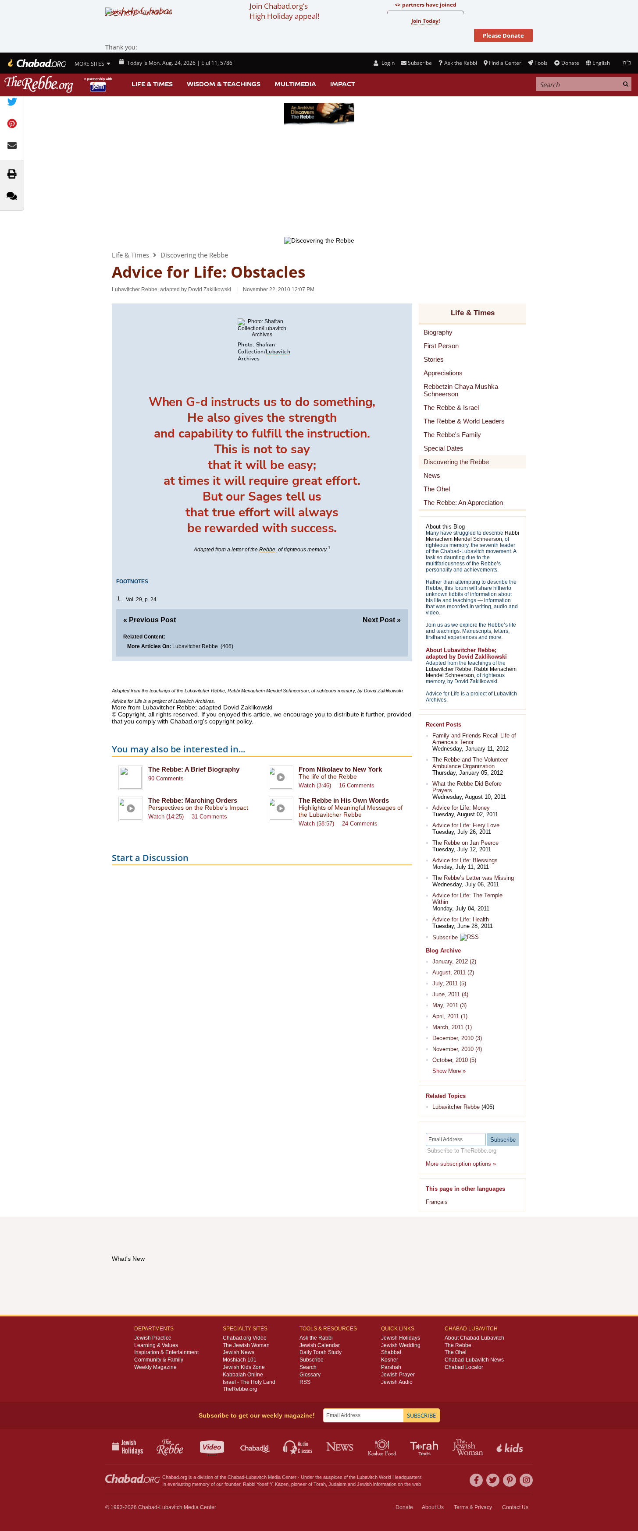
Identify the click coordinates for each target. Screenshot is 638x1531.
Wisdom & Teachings (223, 84)
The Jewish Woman (246, 1345)
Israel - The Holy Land (249, 1382)
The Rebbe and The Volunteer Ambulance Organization (470, 762)
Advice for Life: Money (461, 807)
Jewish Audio (397, 1382)
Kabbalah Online (243, 1375)
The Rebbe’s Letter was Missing (473, 878)
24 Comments (360, 823)
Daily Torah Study (320, 1352)
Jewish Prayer (398, 1375)
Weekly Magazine (155, 1367)
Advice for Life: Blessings (465, 860)
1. (119, 599)
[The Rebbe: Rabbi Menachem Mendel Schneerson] (59, 84)
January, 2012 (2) (454, 961)
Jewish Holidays (400, 1338)
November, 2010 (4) (457, 1049)
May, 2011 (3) (449, 1005)
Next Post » (382, 620)
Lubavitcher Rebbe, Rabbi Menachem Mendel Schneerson (246, 690)
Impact (342, 84)
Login (387, 63)
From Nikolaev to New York (340, 769)
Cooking (383, 1446)
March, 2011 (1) (452, 1027)
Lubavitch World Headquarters (389, 1477)
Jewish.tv (213, 1446)
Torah (320, 1484)
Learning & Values (156, 1345)
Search (308, 1367)
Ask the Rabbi (460, 63)
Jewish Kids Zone (244, 1367)
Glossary (310, 1375)
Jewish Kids (511, 1446)
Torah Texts (426, 1446)
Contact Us (515, 1507)
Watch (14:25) (166, 816)
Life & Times (152, 84)
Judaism (337, 1484)
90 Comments (166, 778)
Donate (570, 63)
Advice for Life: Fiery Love (465, 825)
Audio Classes (298, 1446)
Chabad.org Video (245, 1338)
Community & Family (158, 1360)
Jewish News (238, 1352)
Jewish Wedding (401, 1345)
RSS (304, 1382)
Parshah (391, 1367)
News (340, 1446)
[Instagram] (526, 1480)
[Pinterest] (509, 1480)
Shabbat (391, 1352)
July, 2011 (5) (449, 983)
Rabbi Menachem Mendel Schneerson (472, 536)
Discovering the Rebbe (194, 254)
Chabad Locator (464, 1367)
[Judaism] (36, 63)
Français (437, 1202)
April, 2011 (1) (449, 1016)
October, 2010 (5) (454, 1060)
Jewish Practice (152, 1338)
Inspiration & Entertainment (166, 1352)
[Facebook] (476, 1480)
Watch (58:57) (316, 823)
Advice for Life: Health (460, 919)
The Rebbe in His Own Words (344, 800)
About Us (433, 1507)
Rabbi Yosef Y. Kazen (266, 1484)
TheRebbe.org (240, 1389)
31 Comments (209, 816)
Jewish (364, 1484)
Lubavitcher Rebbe (195, 646)
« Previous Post (149, 620)
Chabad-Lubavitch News (474, 1360)
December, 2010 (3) (457, 1038)
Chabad (236, 1477)
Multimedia (295, 84)
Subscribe (445, 937)
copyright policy (230, 721)
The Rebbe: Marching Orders (192, 800)
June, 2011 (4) (450, 994)
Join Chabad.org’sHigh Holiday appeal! (284, 11)
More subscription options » (461, 1164)
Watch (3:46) (315, 785)
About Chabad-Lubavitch (474, 1338)
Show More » (449, 1071)
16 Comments (356, 785)
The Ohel (456, 1352)
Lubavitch (256, 1477)
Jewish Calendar (319, 1345)
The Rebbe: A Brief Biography (193, 769)
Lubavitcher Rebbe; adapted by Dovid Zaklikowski (171, 289)
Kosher (389, 1360)
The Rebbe (458, 1345)
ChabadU (255, 1446)
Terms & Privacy (473, 1507)
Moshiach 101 (240, 1360)
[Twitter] (492, 1480)
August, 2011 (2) (453, 972)
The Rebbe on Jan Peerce (465, 843)
